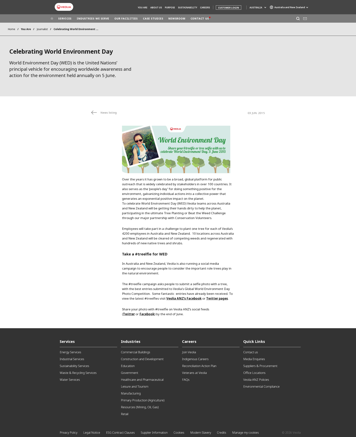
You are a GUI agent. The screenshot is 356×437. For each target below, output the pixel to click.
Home (11, 29)
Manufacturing (131, 393)
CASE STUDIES (153, 18)
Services (67, 341)
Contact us (250, 352)
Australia (256, 7)
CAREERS (205, 7)
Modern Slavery (200, 433)
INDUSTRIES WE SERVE (93, 18)
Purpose (170, 7)
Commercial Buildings (135, 352)
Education (128, 366)
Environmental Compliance (261, 386)
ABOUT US (156, 7)
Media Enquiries (254, 359)
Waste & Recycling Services (78, 373)
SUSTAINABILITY (187, 7)
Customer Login (228, 7)
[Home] (52, 18)
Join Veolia (189, 352)
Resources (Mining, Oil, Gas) (140, 407)
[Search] (298, 18)
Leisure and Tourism (134, 386)
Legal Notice (91, 433)
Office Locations (254, 373)
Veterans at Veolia (194, 373)
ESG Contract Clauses (120, 433)
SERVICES (65, 18)
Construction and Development (142, 359)
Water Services (70, 379)
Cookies (179, 433)
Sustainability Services (74, 366)
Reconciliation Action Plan (199, 366)
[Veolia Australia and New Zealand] (64, 7)
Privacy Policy (68, 433)
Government (129, 373)
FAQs (185, 379)
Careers (189, 341)
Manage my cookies (245, 433)
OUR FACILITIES (126, 18)
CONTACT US (200, 18)
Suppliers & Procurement (260, 366)
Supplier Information (154, 433)
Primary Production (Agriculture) (142, 400)
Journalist (42, 29)
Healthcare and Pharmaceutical (142, 379)
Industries (130, 341)
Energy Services (70, 352)
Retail (124, 414)
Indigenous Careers (195, 359)
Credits (221, 433)
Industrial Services (72, 359)
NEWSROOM (176, 18)
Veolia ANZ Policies (256, 379)
